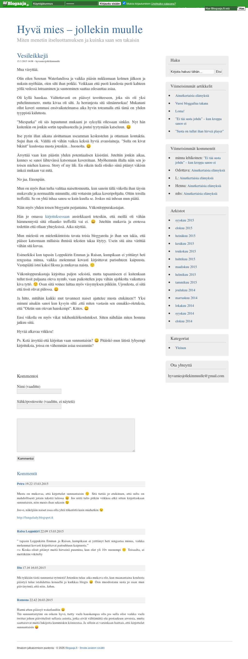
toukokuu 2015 (185, 251)
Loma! (180, 111)
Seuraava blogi (193, 8)
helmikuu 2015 (185, 274)
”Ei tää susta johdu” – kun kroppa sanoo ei (198, 160)
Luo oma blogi (175, 8)
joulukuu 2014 (185, 290)
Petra (20, 483)
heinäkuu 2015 (185, 235)
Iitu (19, 567)
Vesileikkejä (32, 55)
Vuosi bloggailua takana (191, 103)
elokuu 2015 (183, 228)
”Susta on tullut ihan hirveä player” (199, 131)
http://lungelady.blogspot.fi (35, 517)
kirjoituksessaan (57, 216)
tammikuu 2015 (186, 282)
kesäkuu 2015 (184, 243)
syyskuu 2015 (184, 220)
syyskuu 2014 (184, 313)
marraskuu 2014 (186, 297)
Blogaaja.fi (71, 647)
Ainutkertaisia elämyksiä (192, 95)
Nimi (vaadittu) (28, 386)
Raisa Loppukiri (28, 531)
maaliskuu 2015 (186, 266)
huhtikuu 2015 (185, 259)
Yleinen (180, 347)
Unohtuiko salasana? (163, 3)
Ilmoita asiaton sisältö (92, 647)
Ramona (23, 599)
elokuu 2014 (183, 321)
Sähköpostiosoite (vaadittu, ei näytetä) (46, 401)
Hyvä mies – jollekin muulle (80, 28)
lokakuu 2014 (184, 305)
